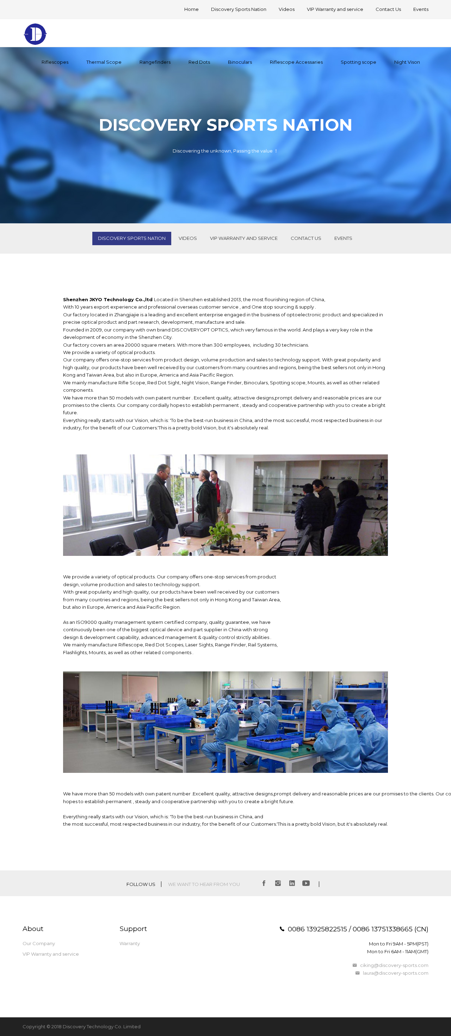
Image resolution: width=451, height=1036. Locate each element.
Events (420, 9)
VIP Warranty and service (335, 9)
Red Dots (199, 62)
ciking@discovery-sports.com (394, 965)
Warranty (129, 943)
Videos (287, 9)
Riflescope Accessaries (296, 62)
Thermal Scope (104, 62)
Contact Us (388, 9)
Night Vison (407, 62)
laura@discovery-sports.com (395, 973)
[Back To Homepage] (36, 35)
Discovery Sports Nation (238, 9)
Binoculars (240, 62)
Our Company (39, 943)
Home (191, 9)
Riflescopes (55, 62)
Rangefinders (155, 62)
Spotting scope (358, 62)
